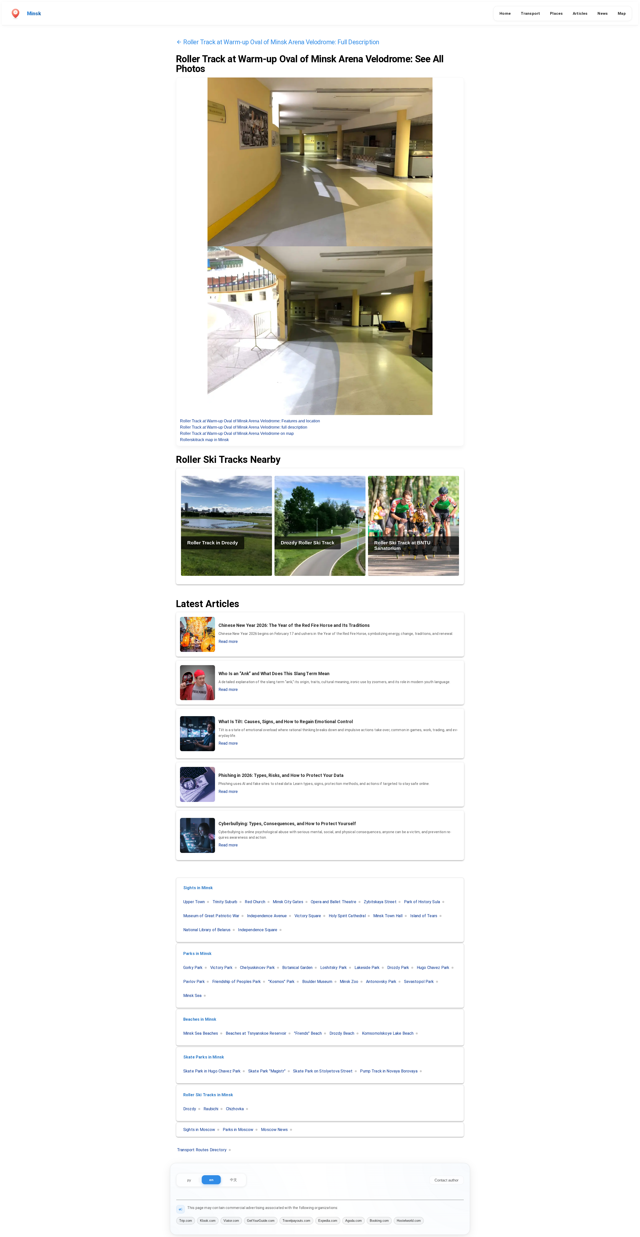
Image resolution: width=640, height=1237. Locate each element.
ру (189, 1180)
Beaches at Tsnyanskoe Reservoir (256, 1033)
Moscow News (274, 1129)
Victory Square (307, 915)
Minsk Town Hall (387, 915)
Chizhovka (235, 1108)
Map (622, 13)
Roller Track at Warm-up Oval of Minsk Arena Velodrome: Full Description (281, 42)
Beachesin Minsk (199, 1019)
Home (505, 13)
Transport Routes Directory (201, 1149)
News (603, 13)
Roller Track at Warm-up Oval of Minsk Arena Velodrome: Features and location (250, 421)
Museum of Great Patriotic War (211, 915)
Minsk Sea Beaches (200, 1033)
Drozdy (189, 1108)
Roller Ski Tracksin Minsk (208, 1094)
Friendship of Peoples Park (236, 981)
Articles (580, 13)
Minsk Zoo (349, 981)
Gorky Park (193, 967)
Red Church (255, 901)
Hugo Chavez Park (433, 967)
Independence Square (257, 929)
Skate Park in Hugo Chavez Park (212, 1071)
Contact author (446, 1180)
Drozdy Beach (342, 1033)
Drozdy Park (398, 967)
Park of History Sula (422, 901)
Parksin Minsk (197, 953)
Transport (530, 13)
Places (556, 13)
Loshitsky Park (333, 967)
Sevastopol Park (419, 981)
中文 (233, 1180)
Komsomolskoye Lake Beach (388, 1033)
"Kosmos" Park (281, 981)
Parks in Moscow (238, 1129)
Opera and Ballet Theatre (333, 901)
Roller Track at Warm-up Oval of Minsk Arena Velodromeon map (237, 433)
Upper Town (194, 901)
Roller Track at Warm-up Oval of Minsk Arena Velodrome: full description (243, 427)
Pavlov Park (194, 981)
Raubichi (211, 1108)
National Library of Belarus (206, 929)
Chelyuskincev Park (257, 967)
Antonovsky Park (381, 981)
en (211, 1180)
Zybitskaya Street (380, 901)
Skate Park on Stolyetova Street (322, 1071)
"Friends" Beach (308, 1033)
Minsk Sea (192, 995)
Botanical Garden (297, 967)
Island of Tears (423, 915)
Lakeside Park (367, 967)
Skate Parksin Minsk (203, 1057)
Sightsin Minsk (198, 887)
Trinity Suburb (224, 901)
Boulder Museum (317, 981)
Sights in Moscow (199, 1129)
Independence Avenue (267, 915)
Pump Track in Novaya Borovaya (388, 1071)
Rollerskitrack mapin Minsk (204, 440)
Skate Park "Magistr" (267, 1071)
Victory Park (221, 967)
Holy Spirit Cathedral (347, 915)
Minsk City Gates (288, 901)
